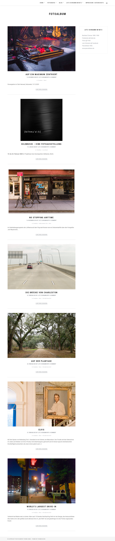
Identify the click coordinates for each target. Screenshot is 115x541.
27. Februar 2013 (31, 295)
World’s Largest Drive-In (41, 506)
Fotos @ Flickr (86, 40)
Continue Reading (41, 89)
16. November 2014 (32, 220)
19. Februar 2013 (31, 509)
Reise (50, 223)
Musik (45, 80)
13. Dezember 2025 (31, 77)
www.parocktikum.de (88, 48)
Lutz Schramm (43, 77)
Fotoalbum (40, 80)
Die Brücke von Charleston (42, 292)
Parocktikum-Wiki (87, 46)
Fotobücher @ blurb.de (88, 38)
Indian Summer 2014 (43, 223)
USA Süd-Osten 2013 (47, 298)
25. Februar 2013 (31, 364)
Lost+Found (45, 150)
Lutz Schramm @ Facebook (90, 43)
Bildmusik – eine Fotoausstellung (41, 144)
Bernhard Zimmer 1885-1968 (90, 35)
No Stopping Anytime (41, 217)
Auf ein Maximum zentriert (41, 74)
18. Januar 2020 (31, 147)
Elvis (41, 429)
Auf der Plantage (41, 361)
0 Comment (53, 77)
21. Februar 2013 (31, 432)
